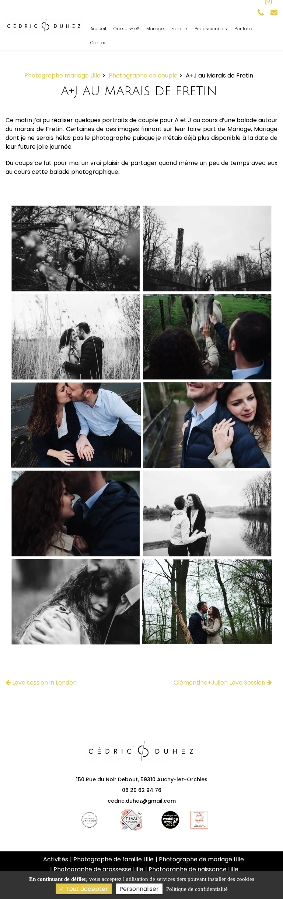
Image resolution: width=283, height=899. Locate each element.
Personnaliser (139, 889)
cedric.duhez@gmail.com (142, 801)
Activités (55, 859)
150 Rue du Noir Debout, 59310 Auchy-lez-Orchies (141, 779)
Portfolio (243, 28)
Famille (179, 28)
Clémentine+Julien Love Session (220, 682)
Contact (99, 42)
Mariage (155, 28)
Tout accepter (86, 889)
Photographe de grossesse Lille (98, 869)
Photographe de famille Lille (113, 859)
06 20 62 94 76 (141, 790)
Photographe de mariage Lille (201, 859)
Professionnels (211, 28)
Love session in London (44, 682)
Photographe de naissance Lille (193, 869)
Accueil (98, 28)
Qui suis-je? (126, 28)
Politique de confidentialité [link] (197, 889)
